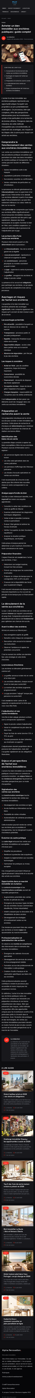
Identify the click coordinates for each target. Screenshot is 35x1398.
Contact (12, 1392)
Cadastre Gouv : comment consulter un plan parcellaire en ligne (13, 1321)
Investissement (14, 8)
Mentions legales (21, 1392)
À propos (5, 1392)
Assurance (15, 11)
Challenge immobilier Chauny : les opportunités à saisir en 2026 (17, 1140)
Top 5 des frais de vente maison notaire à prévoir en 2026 (16, 1185)
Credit (23, 11)
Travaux (5, 11)
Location (26, 8)
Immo (4, 8)
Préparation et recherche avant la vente (18, 80)
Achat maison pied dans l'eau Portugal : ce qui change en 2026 (17, 1275)
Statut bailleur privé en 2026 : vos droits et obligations (15, 1095)
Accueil (4, 18)
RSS (29, 1392)
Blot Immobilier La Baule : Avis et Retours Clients (13, 1230)
